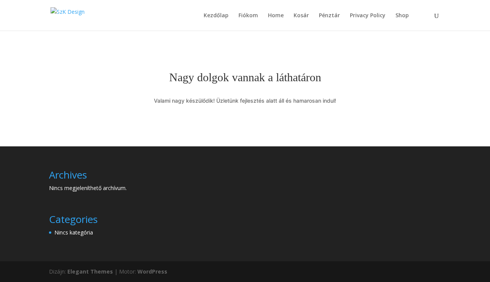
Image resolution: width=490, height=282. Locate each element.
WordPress (152, 271)
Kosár (301, 16)
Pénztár (329, 16)
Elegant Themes (90, 271)
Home (276, 16)
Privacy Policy (367, 16)
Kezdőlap (216, 16)
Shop (402, 16)
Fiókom (248, 16)
